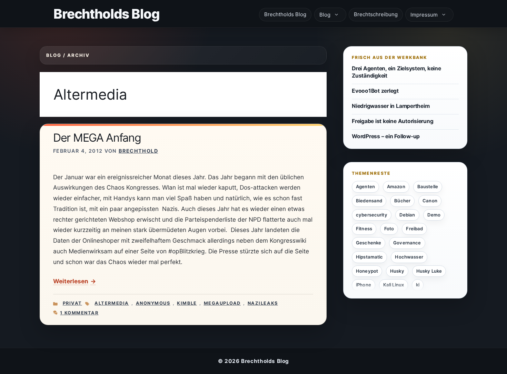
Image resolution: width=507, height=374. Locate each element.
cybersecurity (371, 214)
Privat (72, 303)
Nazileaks (263, 303)
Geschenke (368, 242)
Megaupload (222, 303)
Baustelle (427, 186)
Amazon (396, 186)
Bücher (402, 200)
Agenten (365, 186)
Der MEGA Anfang (97, 137)
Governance (407, 242)
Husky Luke (429, 270)
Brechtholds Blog (106, 14)
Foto (389, 228)
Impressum (424, 14)
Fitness (364, 228)
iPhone (363, 284)
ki (417, 284)
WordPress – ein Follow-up (386, 136)
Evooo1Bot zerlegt (375, 90)
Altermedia (112, 303)
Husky (397, 270)
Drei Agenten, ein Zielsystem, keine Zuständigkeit (396, 72)
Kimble (187, 303)
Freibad (414, 228)
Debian (407, 214)
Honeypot (367, 270)
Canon (430, 200)
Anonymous (153, 303)
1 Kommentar (79, 312)
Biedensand (369, 200)
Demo (434, 214)
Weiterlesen (70, 281)
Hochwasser (409, 256)
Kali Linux (393, 284)
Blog (324, 14)
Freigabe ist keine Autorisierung (392, 121)
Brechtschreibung (376, 14)
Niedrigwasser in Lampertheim (390, 106)
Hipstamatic (369, 256)
